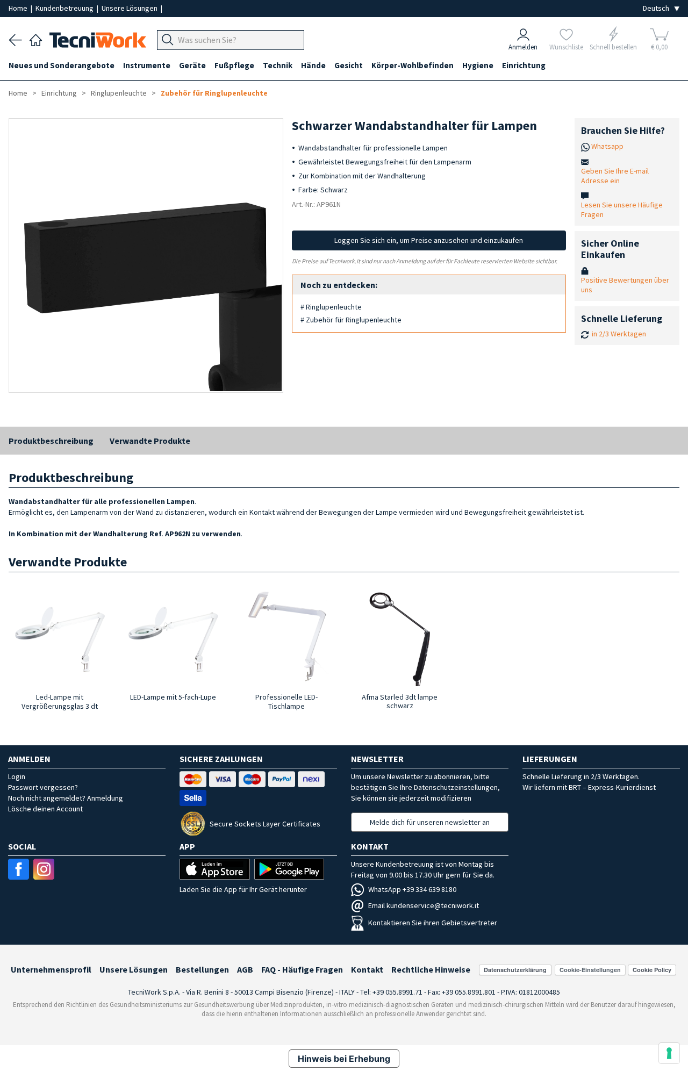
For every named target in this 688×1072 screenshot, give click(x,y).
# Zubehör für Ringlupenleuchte (351, 320)
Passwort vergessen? (43, 787)
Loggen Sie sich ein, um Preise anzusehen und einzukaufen (428, 240)
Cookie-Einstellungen (590, 970)
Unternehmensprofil (51, 969)
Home (19, 8)
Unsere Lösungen (130, 8)
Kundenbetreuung (65, 8)
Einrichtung (59, 93)
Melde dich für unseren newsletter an (430, 822)
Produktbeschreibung (51, 440)
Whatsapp (607, 146)
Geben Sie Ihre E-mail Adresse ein (615, 175)
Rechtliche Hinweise (430, 969)
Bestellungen (202, 969)
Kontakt (367, 969)
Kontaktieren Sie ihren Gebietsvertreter (432, 922)
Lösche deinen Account (45, 809)
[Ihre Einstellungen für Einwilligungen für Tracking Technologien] (669, 1053)
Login (16, 776)
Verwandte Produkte (150, 440)
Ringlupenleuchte (119, 93)
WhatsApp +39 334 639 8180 (412, 889)
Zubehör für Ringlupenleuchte (214, 93)
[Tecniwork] (35, 39)
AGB (245, 969)
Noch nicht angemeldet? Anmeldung (65, 798)
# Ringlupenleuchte (331, 307)
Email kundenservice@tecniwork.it (423, 905)
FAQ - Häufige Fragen (302, 969)
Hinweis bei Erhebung (344, 1058)
